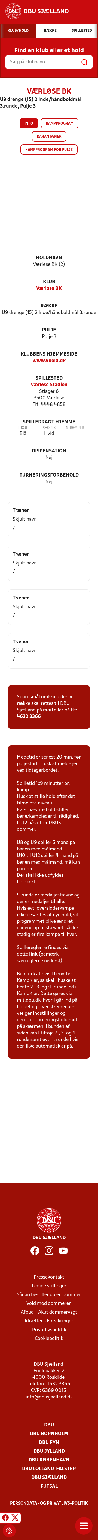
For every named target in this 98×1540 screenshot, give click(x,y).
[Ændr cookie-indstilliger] (9, 1530)
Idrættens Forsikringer (49, 1321)
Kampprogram (60, 123)
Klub (49, 282)
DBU (49, 1425)
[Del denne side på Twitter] (15, 1518)
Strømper (75, 428)
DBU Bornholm (49, 1434)
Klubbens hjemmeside (49, 354)
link (33, 954)
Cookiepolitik (49, 1338)
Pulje (49, 330)
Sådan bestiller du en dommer (49, 1295)
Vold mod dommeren (49, 1303)
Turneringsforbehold (49, 475)
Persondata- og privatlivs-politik (49, 1504)
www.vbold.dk (49, 361)
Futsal (49, 1486)
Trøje (23, 428)
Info (28, 123)
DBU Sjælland (49, 1477)
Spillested (49, 378)
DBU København (49, 1460)
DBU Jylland (49, 1451)
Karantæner (49, 137)
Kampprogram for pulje (49, 150)
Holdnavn (49, 258)
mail (48, 710)
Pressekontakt (49, 1277)
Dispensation (49, 451)
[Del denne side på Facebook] (5, 1518)
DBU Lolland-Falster (49, 1469)
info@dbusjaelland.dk (49, 1397)
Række (49, 306)
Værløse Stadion (49, 385)
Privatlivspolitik (49, 1330)
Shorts (49, 428)
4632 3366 (29, 716)
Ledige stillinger (49, 1286)
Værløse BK (49, 288)
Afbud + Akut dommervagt (49, 1312)
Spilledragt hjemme (49, 422)
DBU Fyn (49, 1442)
